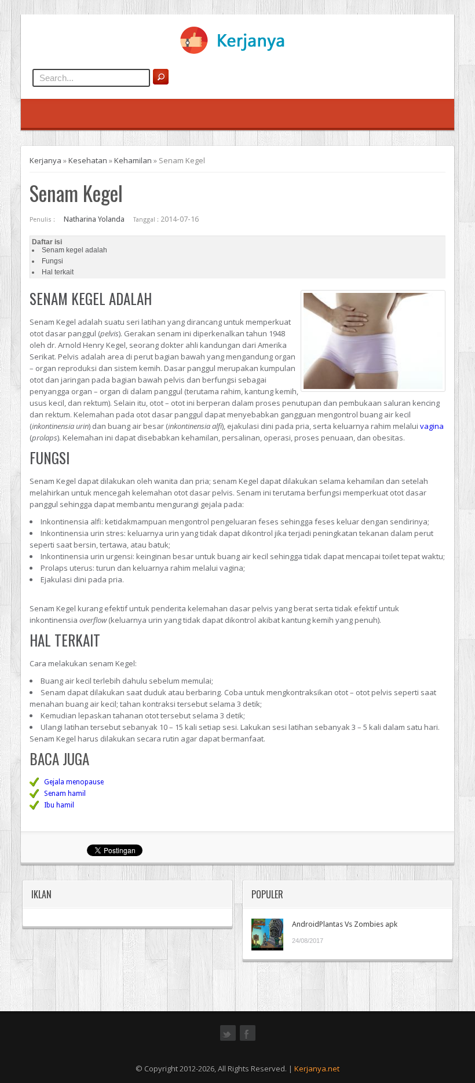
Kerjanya (45, 160)
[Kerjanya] (237, 51)
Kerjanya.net (316, 1068)
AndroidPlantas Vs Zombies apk (344, 924)
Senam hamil (65, 794)
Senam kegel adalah (74, 250)
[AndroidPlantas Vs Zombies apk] (267, 934)
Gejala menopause (74, 782)
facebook (247, 1039)
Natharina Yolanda (94, 219)
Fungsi (52, 261)
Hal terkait (58, 272)
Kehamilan (133, 160)
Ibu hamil (59, 805)
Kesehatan (87, 160)
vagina (432, 426)
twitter (228, 1039)
